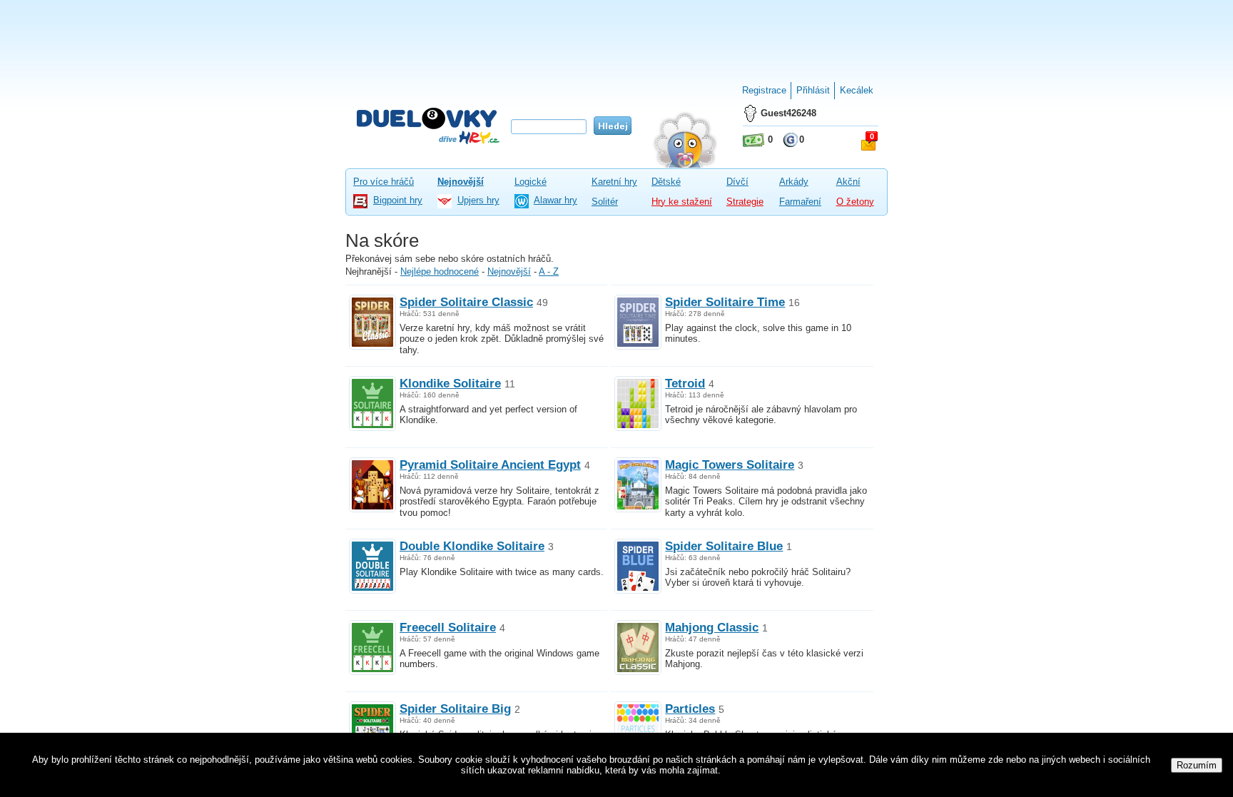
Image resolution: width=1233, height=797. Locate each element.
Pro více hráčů (383, 181)
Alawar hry (555, 200)
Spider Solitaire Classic (466, 302)
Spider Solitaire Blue (724, 546)
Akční (848, 181)
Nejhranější (368, 271)
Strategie (744, 201)
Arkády (793, 181)
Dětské (666, 181)
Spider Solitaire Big (455, 708)
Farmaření (800, 201)
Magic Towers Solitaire (729, 464)
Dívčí (737, 181)
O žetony (855, 201)
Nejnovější (460, 181)
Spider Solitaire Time (725, 302)
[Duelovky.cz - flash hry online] (428, 125)
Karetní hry (614, 181)
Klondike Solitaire (450, 383)
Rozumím (1197, 765)
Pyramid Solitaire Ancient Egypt (490, 464)
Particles (690, 708)
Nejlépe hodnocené (439, 271)
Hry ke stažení (681, 201)
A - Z (549, 271)
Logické (530, 181)
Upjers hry (478, 200)
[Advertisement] (616, 36)
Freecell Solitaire (448, 627)
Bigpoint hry (397, 200)
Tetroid (685, 383)
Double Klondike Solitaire (472, 546)
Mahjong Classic (711, 627)
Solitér (605, 201)
